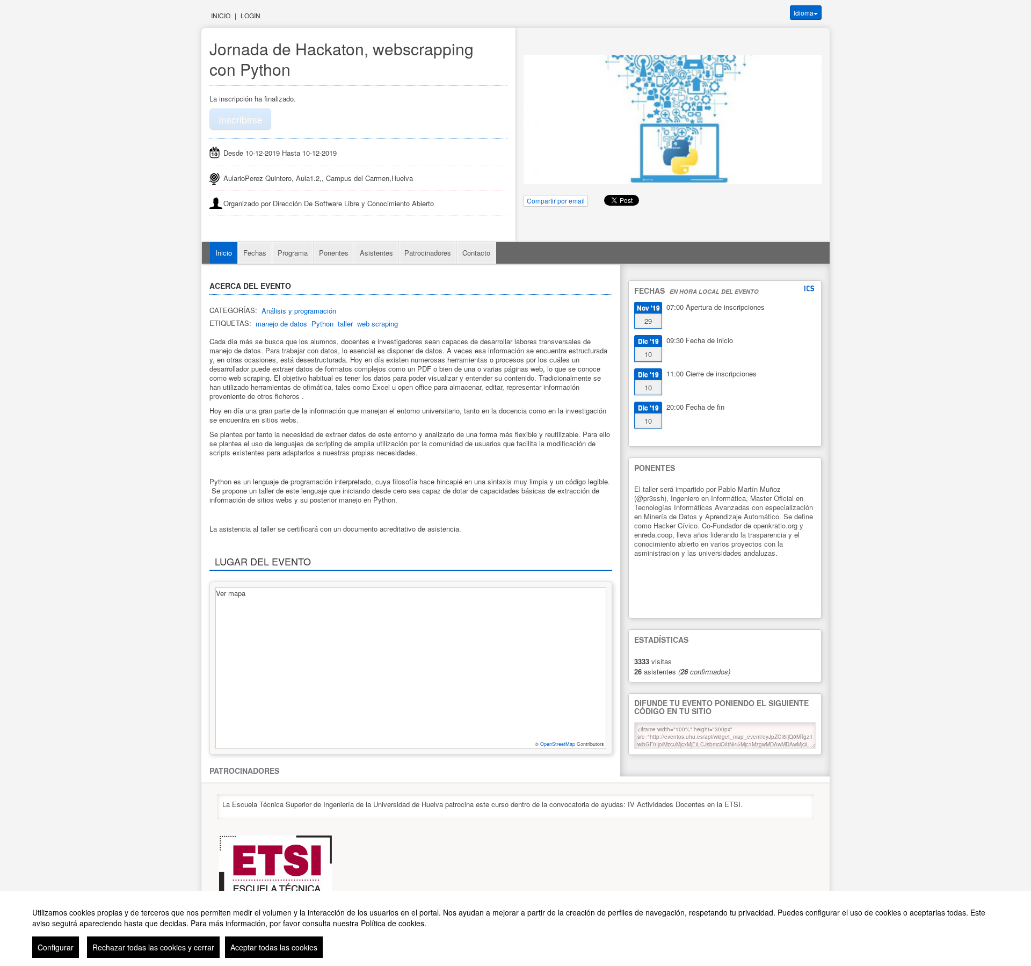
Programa (293, 253)
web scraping (377, 323)
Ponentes (333, 253)
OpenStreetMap (557, 743)
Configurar (56, 947)
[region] (515, 928)
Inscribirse (241, 119)
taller (345, 323)
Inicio (220, 15)
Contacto (476, 253)
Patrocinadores (427, 253)
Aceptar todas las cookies (273, 947)
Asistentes (376, 253)
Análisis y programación (299, 311)
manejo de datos (281, 323)
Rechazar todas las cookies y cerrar (153, 947)
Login (250, 15)
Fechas (254, 253)
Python (322, 323)
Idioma (804, 12)
